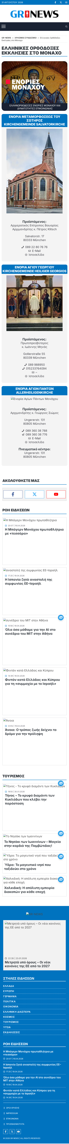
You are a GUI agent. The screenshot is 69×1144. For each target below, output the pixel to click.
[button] (66, 26)
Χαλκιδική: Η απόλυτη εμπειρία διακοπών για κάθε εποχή (29, 890)
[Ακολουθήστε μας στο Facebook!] (55, 2)
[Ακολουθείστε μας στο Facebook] (5, 1131)
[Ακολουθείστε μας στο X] (12, 1131)
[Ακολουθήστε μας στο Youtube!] (66, 2)
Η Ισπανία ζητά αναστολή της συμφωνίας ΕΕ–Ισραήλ (28, 581)
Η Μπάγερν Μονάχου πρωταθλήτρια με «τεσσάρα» (28, 1053)
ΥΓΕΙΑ (7, 1027)
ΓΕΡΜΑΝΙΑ (10, 996)
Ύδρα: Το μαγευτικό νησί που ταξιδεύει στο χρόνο (27, 867)
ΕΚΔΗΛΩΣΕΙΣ (11, 1032)
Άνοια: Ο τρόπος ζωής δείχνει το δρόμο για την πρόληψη (30, 732)
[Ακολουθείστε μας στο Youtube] (18, 1131)
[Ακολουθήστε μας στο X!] (61, 2)
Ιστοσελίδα (36, 254)
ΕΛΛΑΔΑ (8, 986)
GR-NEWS (14, 1138)
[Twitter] (34, 494)
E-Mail (36, 250)
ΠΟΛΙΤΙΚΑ (9, 1001)
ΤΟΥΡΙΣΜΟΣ (13, 776)
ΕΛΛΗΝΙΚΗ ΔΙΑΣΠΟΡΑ (17, 1011)
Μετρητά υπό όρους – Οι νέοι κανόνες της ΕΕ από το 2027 (27, 964)
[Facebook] (12, 494)
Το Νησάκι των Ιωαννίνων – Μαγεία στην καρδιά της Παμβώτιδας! (32, 844)
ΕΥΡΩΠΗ (8, 991)
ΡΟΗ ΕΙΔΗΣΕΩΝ (16, 510)
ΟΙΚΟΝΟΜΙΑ (10, 1006)
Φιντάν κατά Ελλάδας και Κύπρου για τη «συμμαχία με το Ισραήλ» (32, 682)
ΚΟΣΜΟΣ (9, 1016)
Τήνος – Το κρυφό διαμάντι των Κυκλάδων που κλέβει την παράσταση (30, 799)
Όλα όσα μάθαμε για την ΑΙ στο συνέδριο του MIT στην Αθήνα (30, 632)
